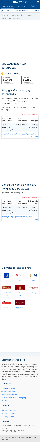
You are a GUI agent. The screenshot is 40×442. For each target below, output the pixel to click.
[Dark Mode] (38, 2)
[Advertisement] (20, 41)
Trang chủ (4, 15)
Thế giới (32, 6)
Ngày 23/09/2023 (14, 18)
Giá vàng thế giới (7, 417)
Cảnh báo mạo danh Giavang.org (13, 398)
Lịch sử (3, 18)
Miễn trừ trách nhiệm (9, 395)
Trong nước (7, 6)
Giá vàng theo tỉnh (8, 413)
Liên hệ (4, 401)
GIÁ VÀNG (20, 2)
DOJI (8, 10)
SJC (3, 10)
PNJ (13, 10)
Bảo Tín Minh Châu (22, 10)
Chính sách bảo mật (8, 388)
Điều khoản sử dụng (8, 391)
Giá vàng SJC (31, 15)
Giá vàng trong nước (17, 15)
